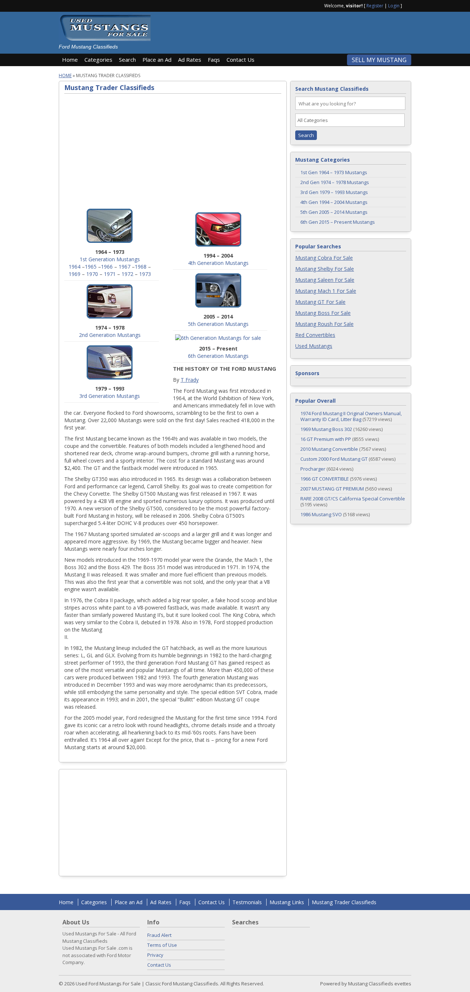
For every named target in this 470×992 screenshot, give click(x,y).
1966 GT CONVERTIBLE (324, 478)
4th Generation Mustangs (218, 262)
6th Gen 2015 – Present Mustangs (337, 222)
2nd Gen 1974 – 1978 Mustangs (334, 182)
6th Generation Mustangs (218, 355)
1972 (127, 273)
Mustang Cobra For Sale (324, 257)
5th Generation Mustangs (218, 323)
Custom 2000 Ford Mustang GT (334, 459)
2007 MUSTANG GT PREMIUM (332, 488)
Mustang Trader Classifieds (344, 902)
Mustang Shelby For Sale (324, 268)
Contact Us (240, 59)
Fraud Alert (159, 935)
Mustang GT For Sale (320, 301)
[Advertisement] (284, 30)
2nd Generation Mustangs (110, 334)
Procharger (312, 469)
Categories (98, 59)
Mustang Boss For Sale (323, 312)
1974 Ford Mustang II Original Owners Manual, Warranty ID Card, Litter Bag (351, 416)
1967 (124, 266)
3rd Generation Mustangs (109, 395)
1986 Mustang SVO (321, 514)
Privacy (155, 955)
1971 (110, 273)
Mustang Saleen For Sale (324, 279)
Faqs (214, 59)
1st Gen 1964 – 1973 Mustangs (333, 172)
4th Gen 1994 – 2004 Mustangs (334, 202)
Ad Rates (189, 59)
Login (394, 6)
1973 (145, 273)
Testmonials (247, 902)
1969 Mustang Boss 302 (326, 429)
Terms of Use (162, 945)
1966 (107, 266)
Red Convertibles (315, 334)
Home (70, 59)
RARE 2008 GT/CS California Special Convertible (352, 498)
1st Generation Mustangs (110, 259)
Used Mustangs (313, 345)
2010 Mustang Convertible (329, 449)
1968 (141, 266)
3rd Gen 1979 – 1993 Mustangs (334, 192)
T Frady (190, 379)
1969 (74, 273)
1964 (74, 266)
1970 (92, 273)
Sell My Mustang (379, 60)
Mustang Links (287, 902)
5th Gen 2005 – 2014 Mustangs (334, 212)
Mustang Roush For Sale (324, 323)
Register (374, 6)
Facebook (408, 5)
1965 (91, 266)
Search (127, 59)
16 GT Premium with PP (325, 439)
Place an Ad (156, 59)
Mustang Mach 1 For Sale (325, 290)
